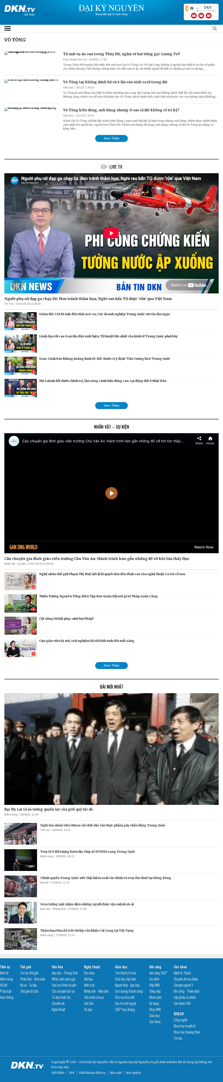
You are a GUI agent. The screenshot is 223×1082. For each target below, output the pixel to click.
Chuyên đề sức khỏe (186, 979)
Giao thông (7, 997)
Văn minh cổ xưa (94, 997)
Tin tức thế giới (29, 972)
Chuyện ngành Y (183, 985)
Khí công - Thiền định (186, 991)
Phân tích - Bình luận (32, 979)
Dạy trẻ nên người (125, 1003)
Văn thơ (88, 1003)
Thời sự (44, 830)
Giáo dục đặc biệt (125, 979)
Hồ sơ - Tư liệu (28, 985)
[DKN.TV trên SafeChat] (187, 8)
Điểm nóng (10, 814)
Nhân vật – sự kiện (111, 426)
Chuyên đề (58, 1003)
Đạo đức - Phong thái (53, 909)
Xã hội (3, 985)
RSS (71, 1073)
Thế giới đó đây (29, 991)
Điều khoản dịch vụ (92, 1073)
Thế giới (25, 966)
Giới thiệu (57, 1073)
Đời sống (155, 966)
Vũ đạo (88, 1009)
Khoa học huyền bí (185, 1026)
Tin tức (178, 1038)
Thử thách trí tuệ (125, 972)
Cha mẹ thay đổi (124, 997)
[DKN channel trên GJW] (206, 8)
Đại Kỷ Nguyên (138, 1062)
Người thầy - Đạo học (127, 985)
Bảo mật (116, 1073)
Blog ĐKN (155, 1009)
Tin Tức (8, 303)
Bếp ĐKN (154, 985)
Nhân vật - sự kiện (15, 563)
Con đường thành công (129, 991)
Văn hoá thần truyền (64, 985)
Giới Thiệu (29, 14)
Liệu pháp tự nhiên (185, 997)
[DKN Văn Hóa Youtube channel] (208, 15)
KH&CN (179, 1013)
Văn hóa (68, 87)
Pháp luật (6, 991)
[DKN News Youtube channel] (194, 15)
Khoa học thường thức (187, 1032)
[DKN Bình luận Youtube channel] (201, 15)
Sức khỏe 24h (182, 1003)
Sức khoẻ (154, 1021)
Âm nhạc (89, 972)
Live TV (116, 166)
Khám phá (155, 997)
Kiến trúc (89, 985)
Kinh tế (44, 882)
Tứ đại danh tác (61, 997)
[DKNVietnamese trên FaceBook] (191, 8)
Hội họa (88, 979)
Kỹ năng (154, 1003)
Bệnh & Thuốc (182, 972)
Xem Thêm (112, 138)
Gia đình (154, 979)
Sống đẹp (155, 991)
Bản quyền (133, 1073)
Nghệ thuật (58, 1009)
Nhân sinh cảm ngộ (63, 979)
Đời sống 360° (158, 972)
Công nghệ (180, 1019)
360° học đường (125, 1009)
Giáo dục (121, 966)
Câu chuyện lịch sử (74, 59)
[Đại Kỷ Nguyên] (19, 7)
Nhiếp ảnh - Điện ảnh (96, 991)
